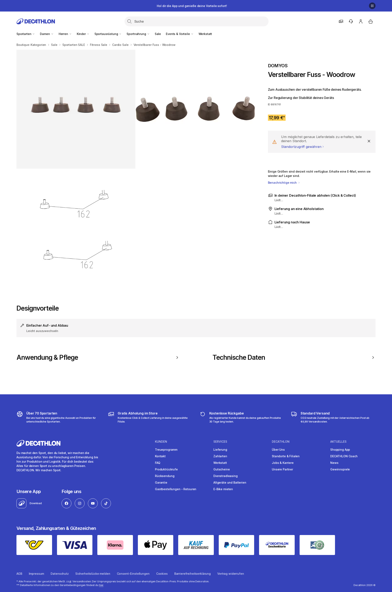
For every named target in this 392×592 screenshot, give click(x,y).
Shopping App (340, 449)
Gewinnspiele (340, 469)
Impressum (36, 573)
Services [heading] (220, 441)
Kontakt (160, 456)
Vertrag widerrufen (230, 573)
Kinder (82, 34)
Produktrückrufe (166, 469)
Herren (64, 34)
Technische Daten (239, 357)
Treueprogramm (166, 449)
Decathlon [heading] (281, 441)
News (334, 462)
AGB (19, 573)
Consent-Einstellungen (133, 573)
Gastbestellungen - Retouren (175, 489)
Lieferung (220, 449)
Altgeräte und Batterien (229, 482)
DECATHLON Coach (344, 456)
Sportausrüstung (106, 34)
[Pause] (372, 5)
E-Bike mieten (223, 489)
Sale (158, 34)
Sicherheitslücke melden (92, 573)
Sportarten (24, 34)
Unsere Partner (282, 469)
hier (101, 585)
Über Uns (278, 449)
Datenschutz (60, 573)
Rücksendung (164, 476)
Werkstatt (205, 34)
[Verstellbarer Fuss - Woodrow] (75, 109)
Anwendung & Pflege (47, 357)
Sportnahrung (137, 34)
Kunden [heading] (161, 441)
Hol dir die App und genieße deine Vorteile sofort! (192, 6)
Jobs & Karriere (283, 462)
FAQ (157, 462)
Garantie (161, 482)
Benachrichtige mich (283, 182)
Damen (45, 34)
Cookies (162, 573)
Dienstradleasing (225, 476)
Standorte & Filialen (286, 456)
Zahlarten (220, 456)
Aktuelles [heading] (338, 441)
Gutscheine (221, 469)
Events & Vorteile (178, 34)
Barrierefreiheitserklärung (192, 573)
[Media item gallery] (135, 169)
